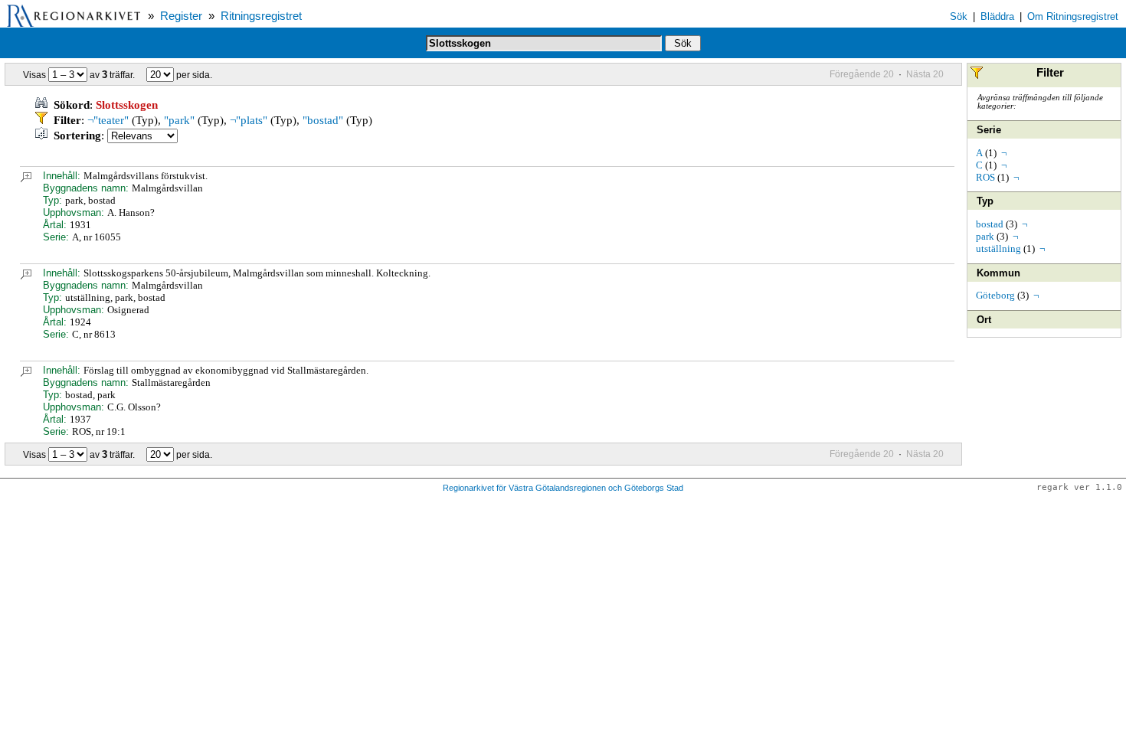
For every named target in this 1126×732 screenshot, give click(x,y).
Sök (958, 16)
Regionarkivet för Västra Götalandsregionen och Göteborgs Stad (563, 487)
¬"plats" (248, 120)
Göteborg (995, 295)
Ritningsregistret (261, 16)
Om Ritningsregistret (1072, 16)
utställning (998, 248)
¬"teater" (108, 120)
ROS (985, 177)
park (985, 236)
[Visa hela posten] (26, 179)
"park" (179, 120)
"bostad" (323, 120)
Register (181, 16)
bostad (989, 224)
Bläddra (997, 16)
